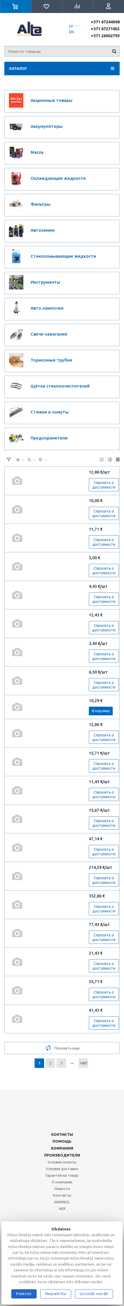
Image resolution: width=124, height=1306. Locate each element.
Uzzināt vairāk (94, 1293)
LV (71, 26)
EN (71, 32)
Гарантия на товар (62, 1175)
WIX (62, 1208)
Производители (62, 1155)
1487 (83, 1063)
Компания (62, 1148)
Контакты (62, 1134)
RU (77, 26)
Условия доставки (62, 1169)
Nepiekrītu (55, 1293)
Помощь (62, 1141)
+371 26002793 (105, 36)
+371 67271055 (105, 29)
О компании (62, 1182)
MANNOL (62, 1202)
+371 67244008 (105, 22)
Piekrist (24, 1293)
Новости (62, 1189)
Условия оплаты (62, 1162)
